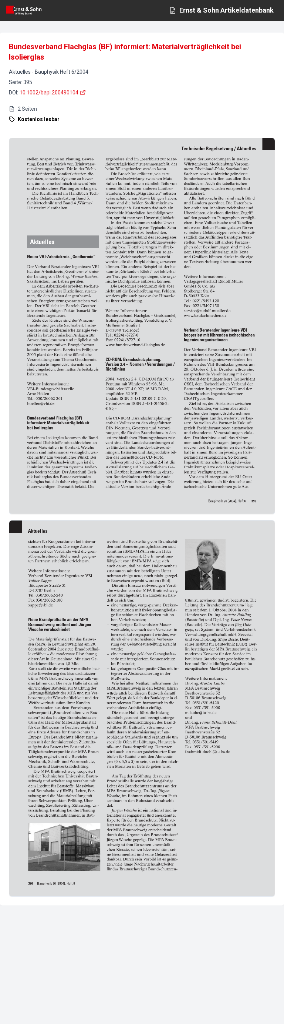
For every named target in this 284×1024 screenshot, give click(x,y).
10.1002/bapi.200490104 (49, 93)
